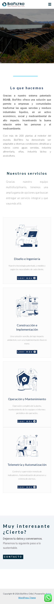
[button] (49, 4)
